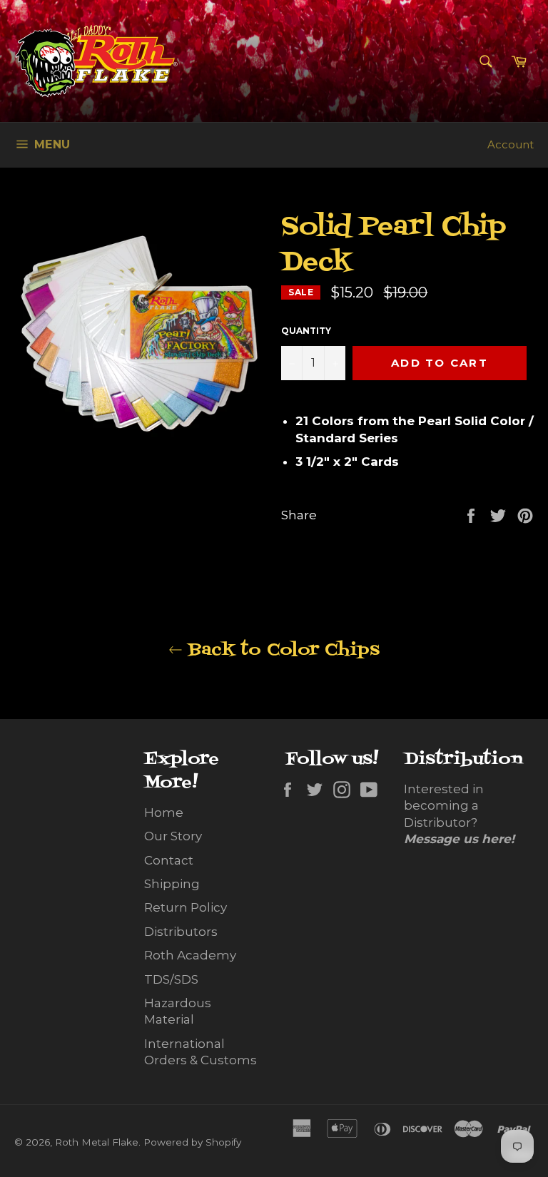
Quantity (306, 330)
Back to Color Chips (281, 650)
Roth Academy (190, 955)
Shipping (172, 884)
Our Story (173, 836)
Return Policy (185, 907)
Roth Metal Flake (96, 1142)
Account (510, 144)
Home (163, 812)
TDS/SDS (171, 979)
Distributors (181, 931)
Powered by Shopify (192, 1142)
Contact (168, 860)
